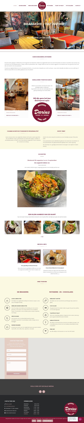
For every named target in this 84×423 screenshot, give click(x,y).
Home (15, 5)
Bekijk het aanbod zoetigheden (63, 115)
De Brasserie (22, 5)
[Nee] (82, 420)
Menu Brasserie (32, 5)
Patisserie (50, 5)
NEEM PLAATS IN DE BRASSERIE (12, 115)
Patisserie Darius (62, 112)
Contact (77, 5)
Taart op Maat (59, 5)
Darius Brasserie (10, 112)
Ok (34, 420)
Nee (39, 420)
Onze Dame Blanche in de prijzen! (55, 268)
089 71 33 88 (9, 404)
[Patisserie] (67, 94)
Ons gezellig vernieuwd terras (29, 265)
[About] (16, 94)
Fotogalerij (69, 5)
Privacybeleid (48, 420)
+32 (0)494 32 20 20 (10, 406)
